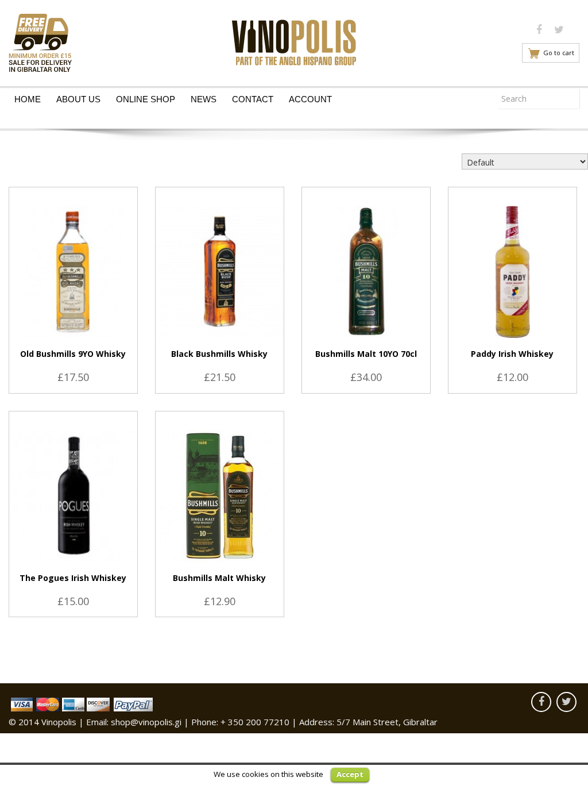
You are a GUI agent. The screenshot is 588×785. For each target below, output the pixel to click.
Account (310, 99)
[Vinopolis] (294, 39)
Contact (252, 99)
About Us (78, 99)
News (203, 99)
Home (27, 99)
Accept (349, 774)
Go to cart (558, 52)
